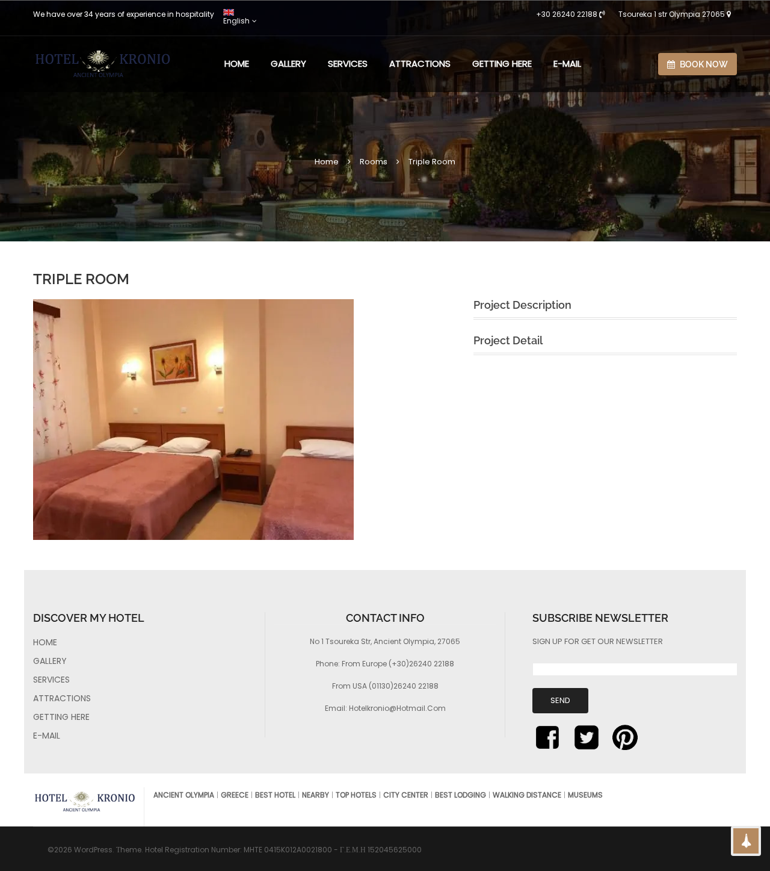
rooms (373, 161)
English (236, 21)
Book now (703, 64)
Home (327, 161)
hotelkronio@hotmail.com (397, 708)
